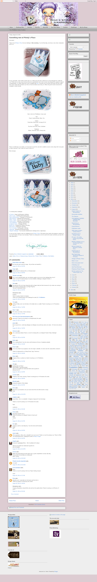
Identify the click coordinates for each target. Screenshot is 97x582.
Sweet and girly (78, 379)
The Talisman (75, 216)
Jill (13, 364)
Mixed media (74, 361)
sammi (14, 433)
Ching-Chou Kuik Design (75, 333)
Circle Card (83, 335)
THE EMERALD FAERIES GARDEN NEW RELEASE (78, 220)
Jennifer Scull (16, 275)
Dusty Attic (85, 341)
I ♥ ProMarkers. (41, 297)
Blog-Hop (81, 327)
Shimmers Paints (83, 373)
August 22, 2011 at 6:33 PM (19, 430)
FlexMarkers (81, 344)
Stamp (86, 375)
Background (72, 326)
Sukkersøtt (11, 229)
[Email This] (37, 254)
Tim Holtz (76, 383)
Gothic (86, 346)
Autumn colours (76, 324)
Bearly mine (11, 225)
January (74, 287)
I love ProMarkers (13, 222)
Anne (14, 387)
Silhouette (71, 375)
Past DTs (37, 27)
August (74, 209)
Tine (14, 302)
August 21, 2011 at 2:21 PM (19, 361)
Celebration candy (76, 228)
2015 (72, 191)
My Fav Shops (83, 27)
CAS (76, 331)
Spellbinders (79, 375)
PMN (77, 364)
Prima (83, 365)
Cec (13, 423)
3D (70, 322)
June (73, 277)
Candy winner (83, 329)
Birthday (74, 327)
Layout (72, 353)
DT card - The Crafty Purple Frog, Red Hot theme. (77, 238)
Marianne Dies (31, 256)
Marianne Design (83, 355)
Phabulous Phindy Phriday (78, 269)
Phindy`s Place (19, 43)
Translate (80, 49)
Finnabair (73, 344)
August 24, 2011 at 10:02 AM (19, 458)
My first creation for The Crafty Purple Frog (77, 271)
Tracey (14, 411)
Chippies (85, 334)
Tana (14, 283)
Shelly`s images (12, 219)
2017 (72, 186)
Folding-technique (24, 256)
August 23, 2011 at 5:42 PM (19, 438)
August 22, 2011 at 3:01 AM (19, 409)
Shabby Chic (72, 373)
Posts (72, 138)
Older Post (61, 500)
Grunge (79, 348)
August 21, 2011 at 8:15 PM (19, 385)
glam (82, 346)
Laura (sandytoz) (16, 467)
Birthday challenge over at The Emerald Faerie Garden (78, 243)
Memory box (79, 359)
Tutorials (29, 27)
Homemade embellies (77, 214)
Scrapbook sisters (13, 224)
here (37, 83)
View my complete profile (75, 97)
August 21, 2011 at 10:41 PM (19, 394)
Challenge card (73, 332)
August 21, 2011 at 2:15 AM (19, 344)
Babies (14, 256)
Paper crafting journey (14, 217)
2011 (72, 199)
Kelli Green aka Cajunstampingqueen (21, 316)
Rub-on (73, 370)
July (73, 274)
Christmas (75, 335)
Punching (85, 367)
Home (11, 27)
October (74, 205)
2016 (72, 189)
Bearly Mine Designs (82, 326)
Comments (73, 140)
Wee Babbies (51, 256)
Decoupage (75, 338)
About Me (45, 27)
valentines (71, 384)
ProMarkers (45, 256)
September (75, 207)
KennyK (71, 352)
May (73, 279)
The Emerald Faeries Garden (78, 381)
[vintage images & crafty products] (13, 527)
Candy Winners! (75, 226)
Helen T (14, 310)
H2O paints (85, 348)
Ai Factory (11, 214)
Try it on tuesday (13, 228)
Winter (83, 387)
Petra (14, 478)
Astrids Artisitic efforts (81, 323)
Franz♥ (14, 346)
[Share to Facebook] (41, 254)
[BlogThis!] (38, 254)
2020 (72, 182)
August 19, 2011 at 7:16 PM (19, 307)
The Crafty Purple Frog (77, 380)
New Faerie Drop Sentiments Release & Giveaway (78, 255)
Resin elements (84, 369)
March (73, 283)
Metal (72, 360)
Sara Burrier (81, 370)
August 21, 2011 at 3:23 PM (19, 371)
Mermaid (86, 359)
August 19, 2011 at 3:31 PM (19, 266)
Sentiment (82, 372)
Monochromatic (82, 361)
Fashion (86, 342)
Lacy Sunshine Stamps (82, 352)
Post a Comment (15, 494)
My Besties (71, 363)
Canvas (70, 331)
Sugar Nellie (78, 377)
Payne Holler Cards (17, 262)
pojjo (14, 323)
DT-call (77, 341)
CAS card (82, 331)
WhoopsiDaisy (73, 387)
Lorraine (15, 374)
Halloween (73, 349)
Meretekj (15, 381)
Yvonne (14, 451)
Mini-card (86, 360)
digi (70, 340)
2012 (72, 197)
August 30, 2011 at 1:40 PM (19, 483)
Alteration (76, 322)
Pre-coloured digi (75, 365)
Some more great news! (77, 262)
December (74, 201)
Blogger (56, 571)
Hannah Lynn (82, 349)
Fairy (80, 342)
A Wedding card (75, 264)
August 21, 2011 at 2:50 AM (19, 353)
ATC (70, 324)
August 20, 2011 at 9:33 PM (19, 337)
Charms (83, 332)
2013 (72, 195)
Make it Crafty (72, 355)
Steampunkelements (82, 376)
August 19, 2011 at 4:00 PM (19, 272)
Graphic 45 (73, 348)
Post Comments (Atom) (40, 504)
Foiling (70, 345)
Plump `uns (71, 364)
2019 (72, 184)
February (74, 285)
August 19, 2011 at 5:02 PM (19, 290)
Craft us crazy (12, 215)
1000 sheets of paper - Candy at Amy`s (77, 231)
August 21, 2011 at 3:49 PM (19, 378)
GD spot (72, 346)
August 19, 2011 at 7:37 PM (19, 313)
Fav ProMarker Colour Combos (18, 29)
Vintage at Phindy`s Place (78, 258)
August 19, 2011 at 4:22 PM (19, 280)
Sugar (14, 269)
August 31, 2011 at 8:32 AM (19, 491)
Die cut (17, 256)
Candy (75, 329)
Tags (86, 379)
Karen (14, 356)
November (74, 203)
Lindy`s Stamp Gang (80, 353)
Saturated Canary (73, 372)
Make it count (75, 260)
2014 (72, 193)
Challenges (74, 27)
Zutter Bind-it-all (72, 388)
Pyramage (74, 369)
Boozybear (86, 328)
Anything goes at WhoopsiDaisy (76, 251)
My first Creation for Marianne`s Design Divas (77, 247)
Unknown (15, 331)
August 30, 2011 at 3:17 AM (19, 475)
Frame (86, 345)
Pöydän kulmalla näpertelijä (19, 461)
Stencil (70, 377)
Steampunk (73, 376)
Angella (14, 441)
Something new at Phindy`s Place (76, 234)
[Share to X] (40, 254)
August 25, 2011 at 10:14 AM (19, 464)
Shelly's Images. (37, 436)
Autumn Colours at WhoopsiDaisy (76, 211)
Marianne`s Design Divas (75, 358)
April (73, 281)
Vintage (78, 384)
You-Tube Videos (55, 27)
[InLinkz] (69, 39)
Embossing (73, 342)
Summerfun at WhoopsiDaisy (76, 223)
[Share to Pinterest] (43, 254)
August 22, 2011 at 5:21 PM (19, 421)
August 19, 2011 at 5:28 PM (19, 299)
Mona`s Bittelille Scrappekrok (78, 95)
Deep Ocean (12, 226)
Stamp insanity (12, 221)
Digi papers (79, 340)
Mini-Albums (79, 360)
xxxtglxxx (15, 397)
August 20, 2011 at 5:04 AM (19, 320)
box (71, 329)
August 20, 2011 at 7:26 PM (19, 328)
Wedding (76, 385)
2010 (72, 289)
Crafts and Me (84, 337)
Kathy (14, 340)
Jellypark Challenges (13, 230)
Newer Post (12, 500)
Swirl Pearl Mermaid (76, 267)
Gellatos (77, 346)
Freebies (65, 27)
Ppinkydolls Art (84, 364)
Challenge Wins (20, 27)
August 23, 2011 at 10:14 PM (19, 449)
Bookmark (79, 328)
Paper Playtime (12, 218)
